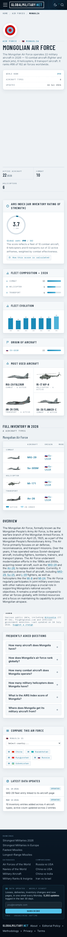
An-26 (31, 498)
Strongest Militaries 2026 (18, 840)
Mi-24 (41, 578)
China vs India (44, 873)
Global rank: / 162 (20, 240)
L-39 (24, 574)
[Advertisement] (33, 129)
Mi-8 (29, 578)
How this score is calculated (30, 257)
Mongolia (32, 41)
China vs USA (44, 869)
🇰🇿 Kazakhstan (39, 752)
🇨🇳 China (16, 752)
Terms (41, 931)
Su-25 (11, 574)
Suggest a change (23, 625)
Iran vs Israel (43, 878)
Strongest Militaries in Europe (21, 845)
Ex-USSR (14, 350)
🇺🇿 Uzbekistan (19, 763)
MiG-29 (31, 457)
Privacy (28, 931)
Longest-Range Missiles (17, 854)
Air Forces (18, 13)
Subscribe (33, 911)
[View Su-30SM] (13, 468)
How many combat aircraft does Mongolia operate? (29, 672)
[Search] (62, 5)
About (33, 925)
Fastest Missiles (12, 850)
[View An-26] (13, 498)
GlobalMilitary (26, 4)
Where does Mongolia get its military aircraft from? (26, 709)
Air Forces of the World (17, 864)
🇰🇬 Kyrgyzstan (19, 757)
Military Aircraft (12, 873)
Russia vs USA (44, 864)
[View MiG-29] (13, 457)
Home (5, 13)
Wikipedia (50, 617)
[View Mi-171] (13, 483)
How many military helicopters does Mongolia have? (31, 684)
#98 (59, 73)
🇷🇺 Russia (43, 757)
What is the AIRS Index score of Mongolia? (28, 697)
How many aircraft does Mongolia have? (30, 647)
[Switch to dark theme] (55, 5)
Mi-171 (31, 483)
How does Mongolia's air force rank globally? (31, 659)
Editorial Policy (51, 925)
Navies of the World (14, 869)
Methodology (11, 931)
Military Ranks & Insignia (17, 878)
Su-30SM (32, 468)
